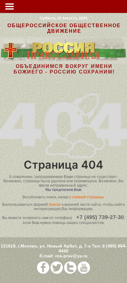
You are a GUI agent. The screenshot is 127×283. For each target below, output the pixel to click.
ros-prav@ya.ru (71, 255)
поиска (55, 204)
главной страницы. (88, 197)
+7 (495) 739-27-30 (100, 217)
